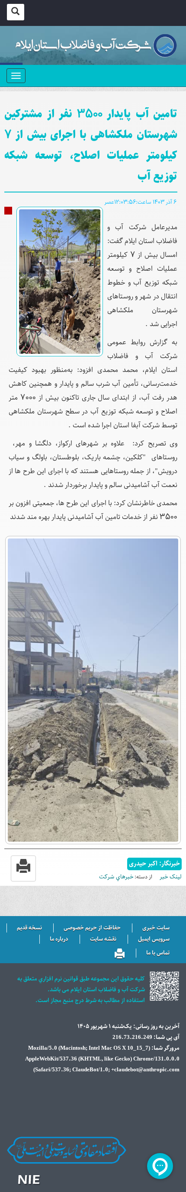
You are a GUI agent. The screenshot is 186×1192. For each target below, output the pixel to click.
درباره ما (59, 939)
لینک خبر (171, 877)
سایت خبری (156, 928)
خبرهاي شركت (116, 877)
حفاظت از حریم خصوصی (92, 928)
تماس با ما (158, 953)
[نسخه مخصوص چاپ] (120, 952)
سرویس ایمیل (154, 939)
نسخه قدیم (29, 928)
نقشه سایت (103, 939)
